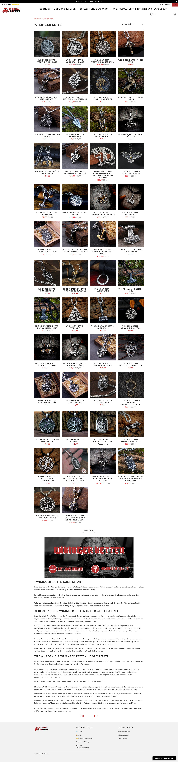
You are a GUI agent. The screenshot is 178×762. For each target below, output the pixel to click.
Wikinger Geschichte (124, 735)
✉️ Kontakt (79, 731)
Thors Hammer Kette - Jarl (131, 273)
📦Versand (79, 735)
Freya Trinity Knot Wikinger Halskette (75, 156)
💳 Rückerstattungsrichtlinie (84, 738)
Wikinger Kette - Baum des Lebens (47, 424)
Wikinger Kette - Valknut (75, 310)
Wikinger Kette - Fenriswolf (75, 385)
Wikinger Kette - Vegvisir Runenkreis (103, 44)
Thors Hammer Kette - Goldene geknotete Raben (103, 234)
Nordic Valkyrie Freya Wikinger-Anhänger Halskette (131, 461)
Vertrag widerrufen (164, 758)
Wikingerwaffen (122, 9)
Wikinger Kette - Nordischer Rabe (47, 234)
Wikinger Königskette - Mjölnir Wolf (47, 81)
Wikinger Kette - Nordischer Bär (47, 385)
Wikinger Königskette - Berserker (47, 197)
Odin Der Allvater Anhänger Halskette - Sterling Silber (75, 461)
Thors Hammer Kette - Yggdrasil (103, 310)
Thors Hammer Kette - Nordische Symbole (75, 273)
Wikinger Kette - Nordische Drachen (131, 347)
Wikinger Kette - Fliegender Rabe (131, 156)
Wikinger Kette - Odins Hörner (131, 119)
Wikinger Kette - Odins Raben (131, 81)
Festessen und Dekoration (94, 9)
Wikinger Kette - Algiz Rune (131, 44)
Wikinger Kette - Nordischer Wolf (131, 424)
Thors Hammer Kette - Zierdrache (131, 234)
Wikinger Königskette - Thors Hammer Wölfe (75, 234)
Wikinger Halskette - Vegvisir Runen (47, 500)
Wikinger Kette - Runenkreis (103, 273)
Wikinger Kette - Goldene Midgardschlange (131, 385)
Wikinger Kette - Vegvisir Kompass (47, 44)
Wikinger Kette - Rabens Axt (131, 197)
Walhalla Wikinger (44, 754)
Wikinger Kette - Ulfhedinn (103, 385)
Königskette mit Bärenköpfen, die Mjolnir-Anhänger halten (103, 156)
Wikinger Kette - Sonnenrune (47, 273)
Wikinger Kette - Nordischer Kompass (75, 81)
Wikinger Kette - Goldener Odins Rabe (103, 197)
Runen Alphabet (122, 738)
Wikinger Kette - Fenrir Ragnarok (103, 81)
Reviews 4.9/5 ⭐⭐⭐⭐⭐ (10, 4)
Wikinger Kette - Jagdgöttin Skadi (103, 424)
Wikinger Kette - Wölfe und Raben (47, 156)
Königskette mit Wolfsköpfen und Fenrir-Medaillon (75, 500)
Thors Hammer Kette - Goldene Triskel (47, 347)
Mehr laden (89, 530)
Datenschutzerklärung (82, 742)
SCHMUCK (45, 9)
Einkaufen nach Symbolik (150, 9)
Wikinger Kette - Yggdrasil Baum (75, 44)
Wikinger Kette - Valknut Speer (103, 119)
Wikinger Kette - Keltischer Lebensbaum (47, 461)
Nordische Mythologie (124, 731)
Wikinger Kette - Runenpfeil (75, 119)
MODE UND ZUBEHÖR (65, 9)
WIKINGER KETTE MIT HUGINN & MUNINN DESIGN (103, 461)
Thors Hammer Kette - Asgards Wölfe (75, 347)
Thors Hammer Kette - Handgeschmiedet (47, 310)
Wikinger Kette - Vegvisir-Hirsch (103, 347)
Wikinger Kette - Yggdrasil (75, 424)
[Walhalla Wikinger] (15, 10)
